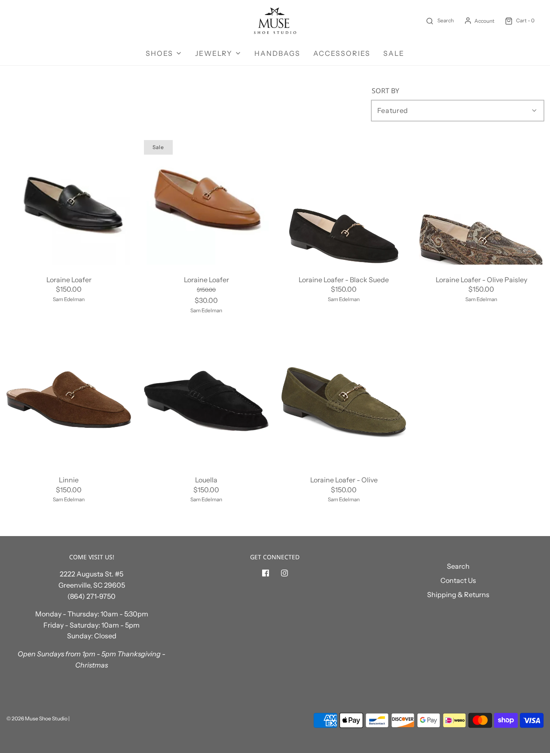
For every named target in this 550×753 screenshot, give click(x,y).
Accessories (341, 53)
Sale (393, 53)
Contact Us (458, 580)
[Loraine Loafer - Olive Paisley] (481, 202)
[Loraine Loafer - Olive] (343, 402)
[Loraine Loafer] (68, 202)
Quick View (69, 248)
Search (458, 566)
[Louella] (206, 402)
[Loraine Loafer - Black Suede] (343, 202)
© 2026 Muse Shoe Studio (36, 718)
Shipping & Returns (458, 594)
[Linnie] (68, 402)
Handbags (277, 53)
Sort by (385, 90)
